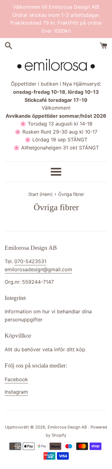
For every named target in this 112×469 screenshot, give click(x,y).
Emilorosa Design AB (68, 427)
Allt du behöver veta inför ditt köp (45, 349)
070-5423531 (30, 261)
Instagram (16, 392)
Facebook (16, 379)
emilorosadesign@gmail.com (38, 269)
